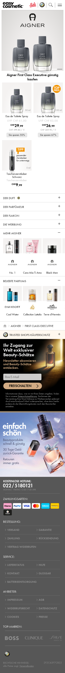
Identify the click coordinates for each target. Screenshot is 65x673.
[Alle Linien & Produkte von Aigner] (32, 19)
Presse (43, 617)
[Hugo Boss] (12, 638)
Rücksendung (49, 538)
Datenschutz (48, 608)
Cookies (13, 617)
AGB (41, 600)
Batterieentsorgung (22, 582)
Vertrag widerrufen (21, 547)
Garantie (45, 530)
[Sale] (33, 5)
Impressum (15, 600)
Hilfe (42, 565)
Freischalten (20, 386)
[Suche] (50, 5)
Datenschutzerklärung (27, 396)
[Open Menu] (14, 5)
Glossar (45, 573)
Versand (13, 530)
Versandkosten (26, 665)
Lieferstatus (15, 565)
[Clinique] (34, 638)
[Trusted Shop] (42, 5)
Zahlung (13, 538)
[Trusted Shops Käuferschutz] (7, 654)
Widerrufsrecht (18, 608)
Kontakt (13, 573)
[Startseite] (5, 326)
